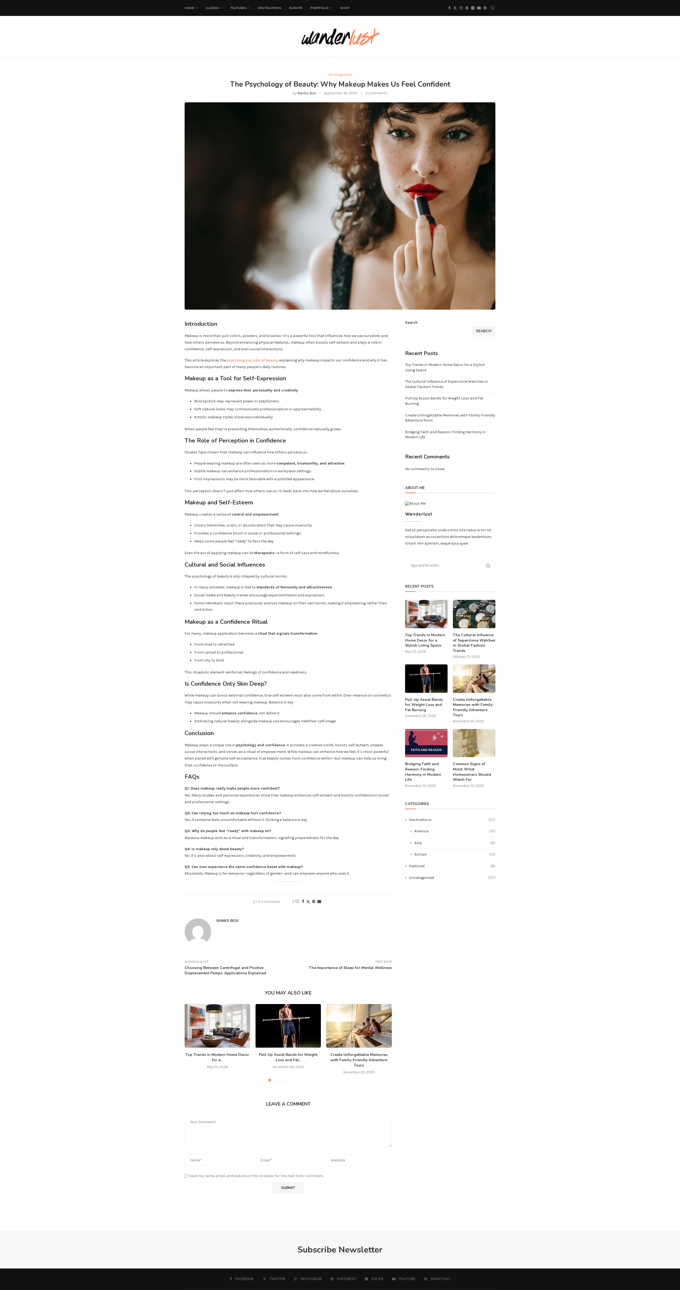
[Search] (492, 8)
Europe (295, 8)
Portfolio (319, 8)
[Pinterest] (467, 8)
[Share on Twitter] (308, 901)
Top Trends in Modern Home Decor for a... (217, 1057)
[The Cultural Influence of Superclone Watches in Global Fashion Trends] (474, 614)
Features (238, 8)
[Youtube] (479, 8)
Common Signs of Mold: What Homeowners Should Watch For (472, 771)
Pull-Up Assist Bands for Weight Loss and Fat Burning (424, 705)
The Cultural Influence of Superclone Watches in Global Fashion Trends (474, 643)
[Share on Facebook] (303, 901)
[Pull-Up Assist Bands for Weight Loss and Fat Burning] (288, 1026)
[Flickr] (472, 8)
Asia (454, 843)
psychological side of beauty (252, 360)
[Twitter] (455, 8)
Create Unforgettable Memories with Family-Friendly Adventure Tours (359, 1060)
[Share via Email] (319, 901)
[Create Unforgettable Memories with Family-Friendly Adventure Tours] (359, 1026)
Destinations (269, 8)
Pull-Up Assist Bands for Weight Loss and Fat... (288, 1057)
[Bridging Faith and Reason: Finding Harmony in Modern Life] (426, 743)
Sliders (212, 8)
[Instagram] (461, 8)
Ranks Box (307, 93)
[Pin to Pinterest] (313, 901)
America (454, 831)
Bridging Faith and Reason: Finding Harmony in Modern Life (423, 771)
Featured (452, 866)
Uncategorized (452, 877)
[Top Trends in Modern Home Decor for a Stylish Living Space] (217, 1026)
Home (189, 8)
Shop (345, 8)
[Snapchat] (485, 8)
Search (411, 322)
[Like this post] (297, 901)
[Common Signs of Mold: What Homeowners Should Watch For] (474, 743)
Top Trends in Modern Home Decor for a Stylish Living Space (425, 640)
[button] (191, 1042)
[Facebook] (449, 8)
